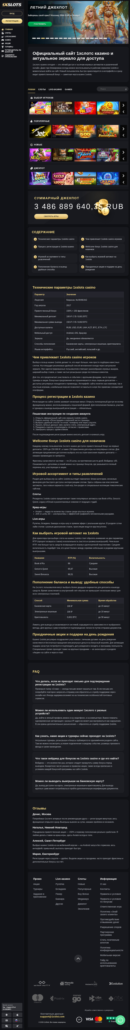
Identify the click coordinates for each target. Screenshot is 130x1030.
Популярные (84, 889)
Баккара (60, 899)
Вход (12, 13)
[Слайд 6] (56, 38)
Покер (59, 894)
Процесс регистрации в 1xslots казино (56, 247)
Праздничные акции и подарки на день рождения (103, 268)
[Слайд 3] (43, 38)
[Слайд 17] (105, 38)
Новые (81, 884)
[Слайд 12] (83, 38)
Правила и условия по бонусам (110, 900)
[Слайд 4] (47, 38)
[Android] (7, 1014)
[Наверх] (78, 958)
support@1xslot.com (52, 1016)
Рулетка (60, 884)
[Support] (7, 1020)
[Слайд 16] (101, 38)
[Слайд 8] (65, 38)
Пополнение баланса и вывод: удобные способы (52, 268)
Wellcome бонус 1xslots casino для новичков (101, 248)
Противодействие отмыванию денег (109, 920)
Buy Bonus (83, 894)
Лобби (31, 89)
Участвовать (40, 24)
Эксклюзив (83, 909)
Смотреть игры (51, 216)
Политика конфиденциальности (111, 949)
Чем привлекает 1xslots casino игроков (103, 239)
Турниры (37, 889)
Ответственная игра (110, 906)
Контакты (105, 889)
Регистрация (12, 21)
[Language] (17, 1020)
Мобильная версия (110, 955)
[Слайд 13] (87, 38)
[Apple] (17, 1014)
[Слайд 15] (96, 38)
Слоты (42, 89)
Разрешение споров (110, 927)
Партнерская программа (107, 933)
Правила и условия (110, 894)
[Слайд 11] (78, 38)
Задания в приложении (39, 895)
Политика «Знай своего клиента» (109, 913)
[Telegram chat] (7, 1026)
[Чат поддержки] (120, 1020)
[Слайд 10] (74, 38)
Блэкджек (61, 889)
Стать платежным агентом (109, 941)
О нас (103, 884)
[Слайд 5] (52, 38)
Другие (59, 904)
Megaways (83, 899)
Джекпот (82, 904)
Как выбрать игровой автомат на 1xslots (100, 258)
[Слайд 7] (61, 38)
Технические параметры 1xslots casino (56, 239)
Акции (36, 884)
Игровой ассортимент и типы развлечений (52, 258)
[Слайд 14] (92, 38)
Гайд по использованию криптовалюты (108, 963)
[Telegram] (17, 1026)
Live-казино (55, 89)
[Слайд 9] (69, 38)
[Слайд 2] (38, 38)
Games (68, 89)
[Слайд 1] (34, 38)
